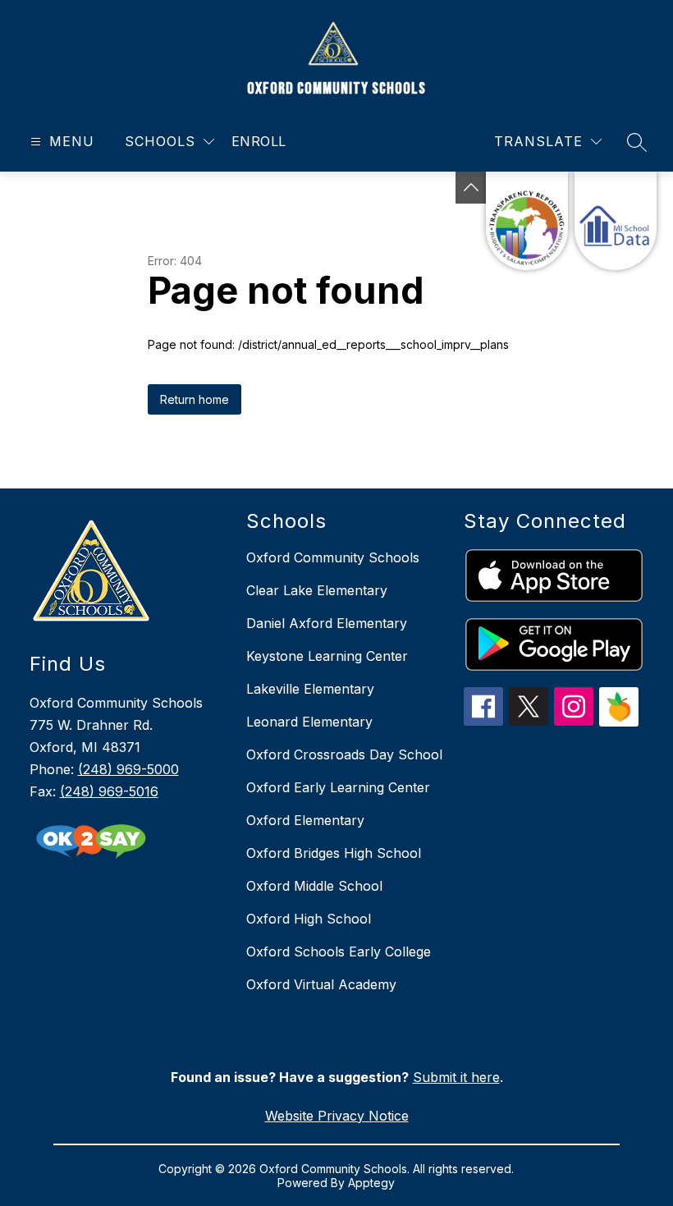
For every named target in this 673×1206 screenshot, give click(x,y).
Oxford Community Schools (332, 557)
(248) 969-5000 (128, 769)
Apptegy (371, 1183)
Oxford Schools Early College (338, 951)
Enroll (258, 141)
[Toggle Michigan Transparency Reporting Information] (471, 188)
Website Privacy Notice (337, 1115)
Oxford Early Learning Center (338, 787)
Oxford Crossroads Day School (344, 754)
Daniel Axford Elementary (326, 623)
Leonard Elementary (309, 721)
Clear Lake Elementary (316, 590)
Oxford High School (308, 918)
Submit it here (456, 1077)
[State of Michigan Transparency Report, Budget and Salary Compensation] (527, 221)
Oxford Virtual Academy (321, 984)
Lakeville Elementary (310, 689)
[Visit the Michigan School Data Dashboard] (616, 221)
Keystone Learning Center (327, 656)
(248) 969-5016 (109, 791)
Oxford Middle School (314, 886)
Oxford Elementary (305, 820)
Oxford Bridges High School (333, 853)
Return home (194, 399)
